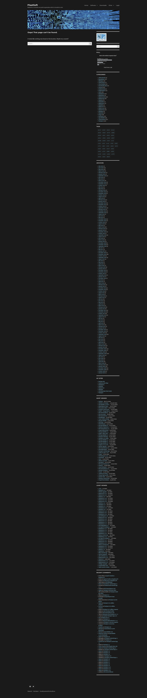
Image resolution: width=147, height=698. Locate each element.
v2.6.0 (99, 151)
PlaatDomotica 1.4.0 (103, 562)
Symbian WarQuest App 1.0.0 (110, 616)
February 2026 (102, 172)
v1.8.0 (103, 146)
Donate (100, 472)
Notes (99, 92)
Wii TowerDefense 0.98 (109, 588)
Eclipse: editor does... (103, 433)
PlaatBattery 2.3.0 (102, 519)
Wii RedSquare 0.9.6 (103, 456)
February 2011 (101, 326)
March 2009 (101, 363)
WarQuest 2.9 (106, 651)
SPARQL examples (102, 564)
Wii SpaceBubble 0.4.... (103, 432)
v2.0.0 (112, 146)
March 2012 (101, 305)
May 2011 (100, 321)
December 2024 (102, 182)
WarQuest (100, 121)
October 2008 (101, 371)
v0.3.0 (108, 130)
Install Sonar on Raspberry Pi (110, 580)
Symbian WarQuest (103, 470)
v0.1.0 (99, 130)
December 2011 (102, 310)
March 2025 (101, 180)
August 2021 (101, 214)
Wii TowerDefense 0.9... (104, 428)
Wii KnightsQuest (102, 449)
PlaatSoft (32, 5)
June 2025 (100, 177)
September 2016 (102, 257)
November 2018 (102, 244)
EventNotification (102, 85)
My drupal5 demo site (112, 646)
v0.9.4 (99, 138)
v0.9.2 (108, 135)
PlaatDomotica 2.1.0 (103, 560)
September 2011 (102, 315)
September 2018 (102, 246)
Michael (100, 628)
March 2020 (101, 227)
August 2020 (101, 224)
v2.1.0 (116, 146)
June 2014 (100, 280)
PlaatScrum (101, 108)
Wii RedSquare (102, 424)
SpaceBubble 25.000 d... (104, 404)
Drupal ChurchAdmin (103, 480)
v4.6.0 (108, 154)
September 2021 (102, 212)
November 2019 (102, 232)
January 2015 (101, 276)
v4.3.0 (99, 154)
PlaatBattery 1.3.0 (102, 528)
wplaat (100, 590)
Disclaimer (101, 462)
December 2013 (102, 288)
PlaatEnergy (101, 98)
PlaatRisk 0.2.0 (102, 504)
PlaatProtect (101, 103)
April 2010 (100, 342)
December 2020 (102, 219)
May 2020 (100, 225)
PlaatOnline (101, 101)
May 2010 (100, 340)
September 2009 (102, 353)
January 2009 (101, 366)
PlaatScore (101, 106)
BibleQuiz (100, 81)
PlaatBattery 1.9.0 (102, 514)
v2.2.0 (99, 148)
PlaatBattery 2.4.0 (102, 498)
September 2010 (102, 334)
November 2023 (102, 193)
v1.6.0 (116, 143)
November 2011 (102, 312)
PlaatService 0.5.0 (102, 495)
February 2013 (101, 296)
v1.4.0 (107, 143)
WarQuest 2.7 (106, 660)
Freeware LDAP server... (104, 409)
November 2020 (102, 220)
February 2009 (102, 364)
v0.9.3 (112, 135)
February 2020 (102, 228)
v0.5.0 (99, 132)
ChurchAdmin (101, 84)
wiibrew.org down (102, 460)
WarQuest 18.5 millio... (103, 438)
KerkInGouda (101, 89)
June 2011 (100, 320)
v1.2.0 (99, 143)
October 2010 (101, 332)
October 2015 (101, 273)
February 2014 (101, 284)
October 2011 (101, 313)
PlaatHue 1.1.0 (101, 549)
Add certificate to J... (103, 556)
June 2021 (100, 215)
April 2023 (100, 198)
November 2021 (102, 211)
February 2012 (101, 307)
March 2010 (101, 344)
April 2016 (100, 264)
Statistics (100, 465)
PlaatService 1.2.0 (102, 511)
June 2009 (100, 358)
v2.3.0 (103, 148)
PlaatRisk (100, 105)
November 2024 (102, 183)
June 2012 (100, 300)
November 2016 (102, 254)
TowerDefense (102, 119)
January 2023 (101, 201)
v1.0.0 (108, 140)
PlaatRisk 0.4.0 (102, 490)
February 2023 (101, 199)
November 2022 (102, 204)
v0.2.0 (103, 130)
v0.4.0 (112, 130)
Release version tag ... (103, 535)
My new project (102, 414)
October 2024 (101, 185)
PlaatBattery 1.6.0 (102, 546)
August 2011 (101, 316)
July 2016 (100, 260)
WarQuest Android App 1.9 (109, 648)
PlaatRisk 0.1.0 (101, 506)
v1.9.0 (107, 146)
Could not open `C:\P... (103, 452)
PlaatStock (101, 559)
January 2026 (101, 174)
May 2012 (100, 302)
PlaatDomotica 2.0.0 (103, 557)
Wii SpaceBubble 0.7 (103, 441)
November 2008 (102, 369)
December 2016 (102, 252)
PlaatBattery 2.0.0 (102, 536)
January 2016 (101, 268)
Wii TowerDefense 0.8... (104, 448)
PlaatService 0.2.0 (102, 501)
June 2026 (100, 167)
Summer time (101, 476)
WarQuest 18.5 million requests (110, 609)
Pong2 (100, 114)
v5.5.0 (103, 156)
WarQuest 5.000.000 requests (111, 622)
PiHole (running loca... (103, 544)
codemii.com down (103, 473)
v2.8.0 (108, 151)
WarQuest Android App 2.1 (111, 638)
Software (93, 5)
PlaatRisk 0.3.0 (101, 509)
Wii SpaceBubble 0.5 (103, 435)
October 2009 (101, 352)
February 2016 (101, 267)
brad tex (100, 606)
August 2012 (101, 297)
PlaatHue (100, 100)
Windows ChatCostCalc (104, 478)
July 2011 (100, 318)
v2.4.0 (108, 148)
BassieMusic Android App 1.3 (110, 583)
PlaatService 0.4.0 (102, 517)
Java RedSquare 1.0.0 (103, 516)
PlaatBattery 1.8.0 (102, 512)
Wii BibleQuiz (101, 417)
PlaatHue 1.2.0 (101, 496)
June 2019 (100, 238)
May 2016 (100, 262)
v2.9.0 (112, 151)
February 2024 (102, 190)
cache (99, 488)
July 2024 (100, 187)
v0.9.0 (99, 135)
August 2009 (101, 355)
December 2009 (102, 348)
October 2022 (101, 206)
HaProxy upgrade (102, 554)
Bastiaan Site (101, 381)
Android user (101, 641)
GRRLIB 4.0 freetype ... (103, 403)
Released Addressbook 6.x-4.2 (110, 620)
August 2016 (101, 259)
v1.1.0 (112, 140)
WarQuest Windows (103, 436)
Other (110, 5)
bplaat (99, 583)
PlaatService (101, 109)
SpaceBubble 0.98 (108, 632)
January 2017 (101, 251)
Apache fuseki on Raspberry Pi (110, 579)
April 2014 (100, 281)
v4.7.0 (112, 154)
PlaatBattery (101, 93)
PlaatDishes (101, 95)
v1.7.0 (99, 146)
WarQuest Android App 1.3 (111, 657)
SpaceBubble (101, 117)
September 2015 (102, 275)
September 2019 (102, 235)
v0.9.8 (99, 140)
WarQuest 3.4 (108, 640)
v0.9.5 (104, 138)
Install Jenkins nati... (103, 565)
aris (99, 617)
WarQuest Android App (104, 451)
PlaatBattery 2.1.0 (102, 524)
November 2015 (102, 272)
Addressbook (101, 77)
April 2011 (100, 323)
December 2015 (102, 270)
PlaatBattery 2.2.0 (102, 508)
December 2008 (102, 368)
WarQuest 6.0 (106, 595)
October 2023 (101, 195)
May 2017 (100, 249)
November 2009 (102, 350)
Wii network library (103, 412)
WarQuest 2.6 (106, 664)
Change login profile (103, 475)
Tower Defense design (103, 419)
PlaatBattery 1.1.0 (102, 532)
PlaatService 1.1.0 (102, 520)
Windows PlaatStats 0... (104, 427)
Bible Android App (102, 552)
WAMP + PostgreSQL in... (104, 411)
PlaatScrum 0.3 (105, 617)
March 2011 (101, 324)
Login (118, 5)
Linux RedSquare (102, 467)
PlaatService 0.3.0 (102, 500)
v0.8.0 (112, 132)
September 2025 (102, 175)
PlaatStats (100, 113)
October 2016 (101, 256)
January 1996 (101, 372)
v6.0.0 (108, 156)
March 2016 (101, 265)
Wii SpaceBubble (102, 420)
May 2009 (100, 360)
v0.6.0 (103, 132)
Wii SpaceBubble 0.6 (103, 425)
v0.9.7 (112, 138)
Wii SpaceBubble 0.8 (103, 443)
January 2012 (101, 308)
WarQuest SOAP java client (109, 590)
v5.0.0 (99, 156)
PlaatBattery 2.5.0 (102, 548)
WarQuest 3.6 (106, 636)
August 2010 (101, 336)
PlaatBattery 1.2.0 (102, 530)
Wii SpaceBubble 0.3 (103, 440)
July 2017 (100, 248)
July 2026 (100, 166)
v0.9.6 (108, 138)
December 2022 (102, 203)
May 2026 (100, 169)
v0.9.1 (104, 135)
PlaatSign (100, 111)
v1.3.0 (103, 143)
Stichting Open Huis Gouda (105, 391)
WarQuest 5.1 (106, 619)
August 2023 (101, 196)
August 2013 (101, 292)
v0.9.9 (103, 140)
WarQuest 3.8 (108, 627)
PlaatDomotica (102, 97)
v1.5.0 (112, 143)
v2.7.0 (103, 151)
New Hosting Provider (108, 611)
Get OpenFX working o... (104, 527)
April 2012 (100, 304)
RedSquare (101, 116)
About (99, 459)
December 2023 (102, 191)
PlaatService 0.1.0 (102, 493)
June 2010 (100, 339)
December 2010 (102, 329)
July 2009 (100, 356)
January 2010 (101, 347)
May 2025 (100, 179)
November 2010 (102, 331)
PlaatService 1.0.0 (102, 541)
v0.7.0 (108, 132)
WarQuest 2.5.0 (107, 667)
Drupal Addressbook (103, 430)
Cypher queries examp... (104, 567)
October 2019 (101, 233)
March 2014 (101, 283)
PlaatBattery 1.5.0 (102, 543)
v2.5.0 (112, 148)
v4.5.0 (103, 154)
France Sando (101, 646)
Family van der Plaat (103, 383)
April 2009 (101, 361)
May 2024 (100, 188)
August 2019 (101, 236)
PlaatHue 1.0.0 (101, 503)
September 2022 (102, 207)
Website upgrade (102, 446)
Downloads (103, 5)
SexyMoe (100, 627)
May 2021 (100, 217)
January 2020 (101, 230)
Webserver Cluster (102, 633)
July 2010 (100, 337)
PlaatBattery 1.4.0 (102, 540)
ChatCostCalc (101, 82)
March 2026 (101, 171)
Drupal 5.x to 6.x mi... (103, 444)
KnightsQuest (101, 90)
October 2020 (101, 222)
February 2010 (101, 345)
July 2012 (100, 299)
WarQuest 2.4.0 (107, 668)
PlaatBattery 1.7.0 (102, 522)
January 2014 (101, 286)
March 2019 (101, 240)
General (100, 87)
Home (86, 5)
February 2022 (102, 209)
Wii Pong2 (100, 422)
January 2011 (101, 328)
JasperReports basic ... (103, 406)
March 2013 (101, 294)
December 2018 (102, 243)
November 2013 (102, 289)
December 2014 (102, 278)
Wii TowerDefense (102, 416)
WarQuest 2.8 (106, 652)
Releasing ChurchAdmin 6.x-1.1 (110, 614)
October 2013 (101, 291)
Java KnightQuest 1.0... (103, 525)
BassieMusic (101, 79)
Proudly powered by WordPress (47, 691)
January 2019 (101, 241)
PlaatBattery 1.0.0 (102, 533)
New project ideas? (102, 408)
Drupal (100, 454)
